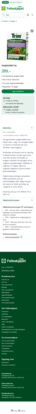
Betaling (4, 287)
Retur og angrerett (7, 290)
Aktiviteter (5, 314)
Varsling (4, 354)
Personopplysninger (8, 297)
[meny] (32, 15)
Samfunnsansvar (7, 346)
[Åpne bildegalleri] (32, 31)
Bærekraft (5, 319)
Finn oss (4, 282)
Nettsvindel (5, 300)
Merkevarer (5, 362)
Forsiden (5, 21)
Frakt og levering (7, 285)
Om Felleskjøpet (7, 316)
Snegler (13, 21)
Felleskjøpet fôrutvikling (9, 332)
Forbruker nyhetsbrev (8, 365)
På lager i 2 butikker (12, 109)
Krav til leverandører (8, 343)
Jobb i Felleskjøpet (8, 322)
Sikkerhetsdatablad (12, 237)
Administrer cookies (8, 270)
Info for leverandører (8, 341)
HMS (3, 324)
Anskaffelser (6, 348)
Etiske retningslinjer (8, 327)
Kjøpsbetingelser (7, 295)
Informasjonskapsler (8, 303)
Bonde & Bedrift (16, 2)
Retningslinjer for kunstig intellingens (13, 329)
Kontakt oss (5, 279)
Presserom (5, 311)
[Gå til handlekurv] (28, 15)
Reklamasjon (6, 292)
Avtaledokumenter (7, 351)
